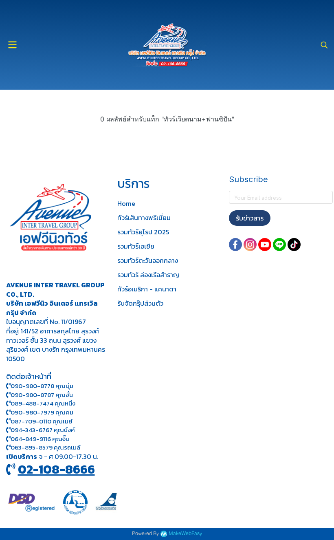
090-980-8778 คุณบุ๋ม (42, 385)
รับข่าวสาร (250, 218)
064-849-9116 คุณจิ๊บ (40, 438)
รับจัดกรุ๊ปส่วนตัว (140, 303)
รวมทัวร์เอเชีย (135, 246)
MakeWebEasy (185, 533)
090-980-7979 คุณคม (42, 412)
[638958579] (8, 447)
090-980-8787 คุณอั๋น (42, 394)
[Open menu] (12, 45)
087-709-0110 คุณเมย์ (42, 421)
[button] (324, 45)
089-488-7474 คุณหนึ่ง (43, 403)
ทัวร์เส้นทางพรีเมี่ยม (144, 218)
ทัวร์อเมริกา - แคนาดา (146, 289)
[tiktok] (294, 244)
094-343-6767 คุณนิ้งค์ (43, 429)
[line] (279, 244)
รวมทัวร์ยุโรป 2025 (143, 232)
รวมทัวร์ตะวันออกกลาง (147, 260)
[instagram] (250, 244)
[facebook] (235, 244)
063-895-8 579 (32, 447)
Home (126, 203)
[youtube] (264, 244)
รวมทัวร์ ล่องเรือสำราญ (148, 275)
